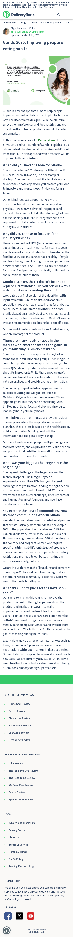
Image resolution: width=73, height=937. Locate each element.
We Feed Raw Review (21, 785)
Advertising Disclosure (22, 823)
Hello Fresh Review (20, 726)
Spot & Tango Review (21, 800)
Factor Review (17, 711)
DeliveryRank (46, 140)
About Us (14, 837)
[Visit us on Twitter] (19, 916)
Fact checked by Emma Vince (29, 32)
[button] (7, 930)
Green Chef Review (19, 740)
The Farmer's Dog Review (23, 771)
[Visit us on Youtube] (30, 916)
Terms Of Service (18, 845)
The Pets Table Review (22, 778)
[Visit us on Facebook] (8, 916)
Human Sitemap (18, 852)
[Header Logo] (19, 14)
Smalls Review (17, 792)
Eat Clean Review (19, 733)
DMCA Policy (16, 859)
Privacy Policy (17, 830)
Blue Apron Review (19, 718)
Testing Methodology (21, 866)
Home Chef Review (19, 704)
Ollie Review (16, 763)
